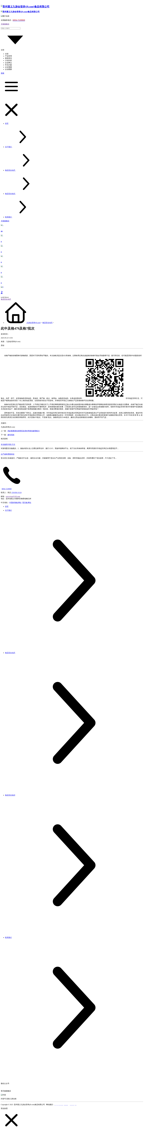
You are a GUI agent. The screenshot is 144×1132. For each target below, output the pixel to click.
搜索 (2, 73)
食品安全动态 (47, 323)
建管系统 (11, 435)
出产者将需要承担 (7, 454)
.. (2, 230)
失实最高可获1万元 (8, 444)
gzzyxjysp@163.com (13, 496)
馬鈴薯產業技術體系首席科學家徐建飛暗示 (24, 431)
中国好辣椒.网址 (15, 502)
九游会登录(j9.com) (34, 323)
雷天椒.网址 (26, 502)
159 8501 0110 (16, 492)
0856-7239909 (6, 489)
